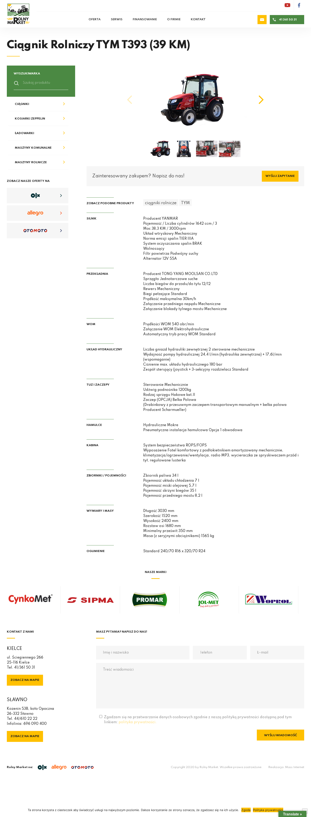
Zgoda (245, 810)
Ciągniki (22, 104)
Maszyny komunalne (33, 147)
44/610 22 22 (25, 719)
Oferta (95, 19)
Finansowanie (145, 19)
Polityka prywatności (268, 810)
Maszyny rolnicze (31, 162)
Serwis (116, 19)
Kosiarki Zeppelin (30, 118)
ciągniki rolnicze (160, 203)
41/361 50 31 (24, 667)
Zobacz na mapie (24, 680)
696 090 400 (35, 724)
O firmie (174, 19)
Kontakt (198, 19)
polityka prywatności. (138, 722)
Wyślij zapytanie (280, 176)
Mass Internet (294, 767)
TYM (185, 203)
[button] (261, 99)
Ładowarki (24, 133)
